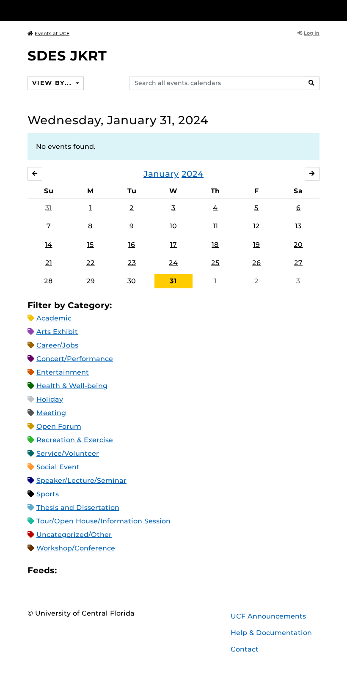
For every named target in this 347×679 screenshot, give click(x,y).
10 (173, 226)
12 (256, 226)
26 (256, 263)
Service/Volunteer (67, 453)
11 (215, 226)
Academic (54, 318)
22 (90, 263)
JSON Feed (125, 571)
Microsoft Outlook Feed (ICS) (82, 571)
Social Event (58, 467)
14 (48, 245)
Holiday (49, 399)
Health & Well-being (71, 386)
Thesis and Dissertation (77, 508)
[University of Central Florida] (83, 10)
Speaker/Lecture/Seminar (81, 480)
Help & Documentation (271, 633)
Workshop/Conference (75, 548)
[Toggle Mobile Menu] (317, 9)
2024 (193, 174)
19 (256, 245)
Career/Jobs (57, 345)
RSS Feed (96, 571)
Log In (311, 33)
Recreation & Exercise (74, 440)
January (161, 174)
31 (48, 208)
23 (132, 263)
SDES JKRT (67, 55)
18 (215, 245)
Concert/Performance (74, 359)
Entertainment (62, 372)
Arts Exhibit (57, 332)
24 (173, 263)
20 (298, 245)
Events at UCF (52, 33)
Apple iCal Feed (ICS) (68, 571)
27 (298, 263)
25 (215, 263)
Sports (47, 494)
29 (90, 281)
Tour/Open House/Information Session (103, 521)
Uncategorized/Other (74, 535)
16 (131, 245)
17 (173, 245)
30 (131, 281)
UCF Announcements (268, 616)
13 (298, 226)
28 (48, 281)
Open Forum (58, 426)
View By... (53, 83)
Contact (245, 649)
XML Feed (111, 571)
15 (90, 245)
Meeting (51, 413)
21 (48, 263)
